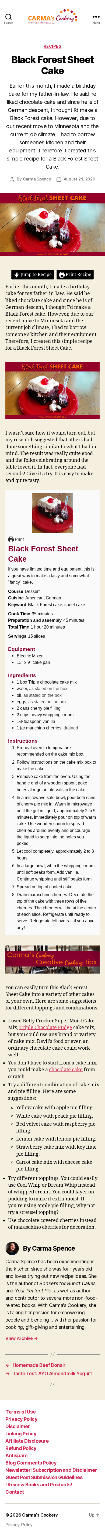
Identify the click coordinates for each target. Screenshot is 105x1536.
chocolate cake (66, 1070)
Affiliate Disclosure (26, 1441)
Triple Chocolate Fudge (45, 1028)
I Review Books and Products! (38, 1484)
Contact (14, 1492)
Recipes (53, 46)
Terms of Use (20, 1412)
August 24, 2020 (79, 179)
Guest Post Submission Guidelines (43, 1477)
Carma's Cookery (40, 1515)
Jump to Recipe (35, 274)
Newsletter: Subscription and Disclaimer (51, 1470)
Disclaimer (17, 1426)
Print (19, 539)
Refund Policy (21, 1448)
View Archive (21, 1338)
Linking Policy (20, 1433)
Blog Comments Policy (31, 1463)
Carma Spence (37, 179)
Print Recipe (78, 274)
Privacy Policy (21, 1419)
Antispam (16, 1455)
